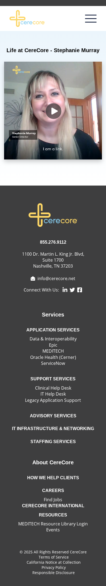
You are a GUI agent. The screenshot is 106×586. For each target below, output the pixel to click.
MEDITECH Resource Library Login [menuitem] (53, 524)
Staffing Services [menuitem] (53, 441)
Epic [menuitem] (53, 345)
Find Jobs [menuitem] (53, 500)
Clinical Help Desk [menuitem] (53, 388)
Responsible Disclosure (53, 572)
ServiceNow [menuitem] (53, 363)
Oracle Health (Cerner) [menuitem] (53, 357)
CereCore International (53, 505)
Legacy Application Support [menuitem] (53, 400)
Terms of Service (54, 557)
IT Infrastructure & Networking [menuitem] (53, 428)
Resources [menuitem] (53, 515)
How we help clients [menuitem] (53, 477)
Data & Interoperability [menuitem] (53, 339)
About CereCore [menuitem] (53, 462)
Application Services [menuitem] (53, 330)
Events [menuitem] (53, 530)
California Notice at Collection (54, 562)
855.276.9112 (53, 242)
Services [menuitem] (53, 315)
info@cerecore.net (55, 278)
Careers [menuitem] (53, 490)
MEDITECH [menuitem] (53, 351)
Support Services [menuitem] (53, 379)
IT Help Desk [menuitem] (53, 394)
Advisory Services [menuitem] (53, 415)
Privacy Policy (54, 567)
